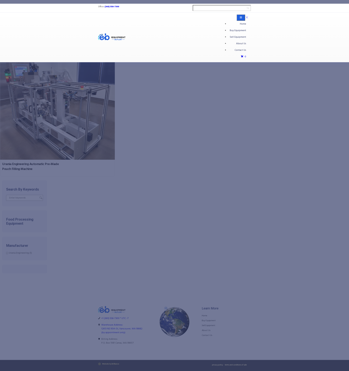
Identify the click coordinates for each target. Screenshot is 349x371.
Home (243, 24)
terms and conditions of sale (236, 364)
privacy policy (217, 364)
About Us (241, 44)
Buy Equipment (238, 30)
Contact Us (240, 50)
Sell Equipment (238, 37)
